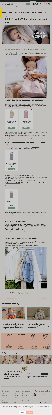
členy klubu (9, 335)
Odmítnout (22, 412)
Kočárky (15, 393)
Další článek (42, 298)
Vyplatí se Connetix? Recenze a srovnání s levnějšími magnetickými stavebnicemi (13, 326)
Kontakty (3, 393)
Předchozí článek (10, 298)
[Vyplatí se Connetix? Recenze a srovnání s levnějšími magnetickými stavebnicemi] (13, 313)
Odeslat (44, 373)
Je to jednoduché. (33, 1)
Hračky (15, 400)
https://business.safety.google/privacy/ (30, 407)
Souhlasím (30, 412)
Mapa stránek (24, 395)
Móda (15, 402)
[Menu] (2, 4)
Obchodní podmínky (5, 402)
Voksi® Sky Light (12, 100)
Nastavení (26, 409)
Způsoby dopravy (4, 397)
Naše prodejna (4, 395)
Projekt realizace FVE (25, 400)
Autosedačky (16, 395)
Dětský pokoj (16, 397)
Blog (23, 397)
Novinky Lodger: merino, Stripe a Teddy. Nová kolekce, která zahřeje (38, 326)
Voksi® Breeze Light (14, 142)
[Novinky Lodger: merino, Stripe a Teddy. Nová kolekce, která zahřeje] (38, 313)
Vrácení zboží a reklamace (6, 400)
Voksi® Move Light (13, 183)
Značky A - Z (24, 393)
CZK (48, 1)
